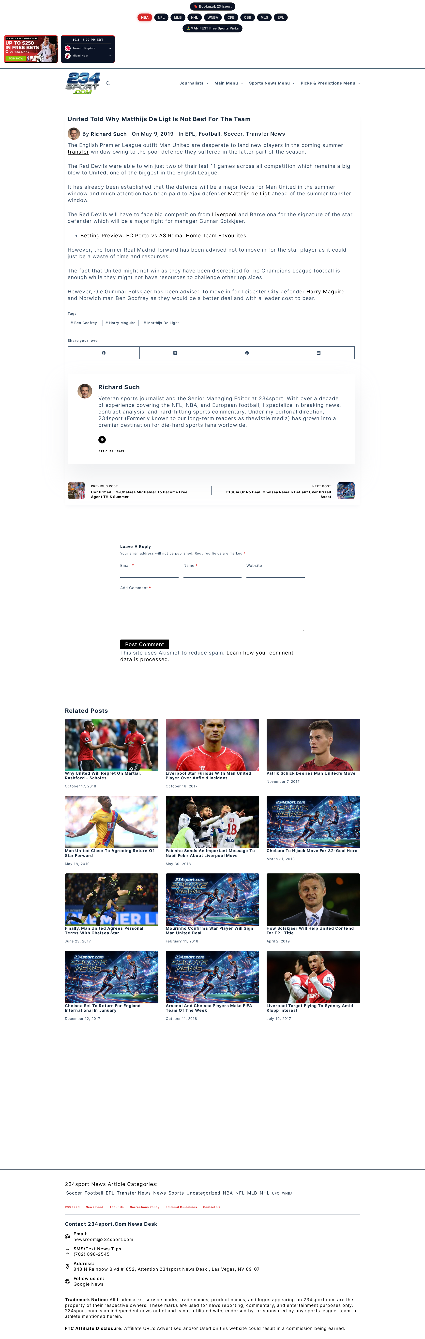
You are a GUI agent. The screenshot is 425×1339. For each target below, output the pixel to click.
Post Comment (144, 644)
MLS (264, 17)
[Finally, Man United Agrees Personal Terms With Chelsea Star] (111, 899)
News (159, 1193)
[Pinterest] (247, 353)
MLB (178, 17)
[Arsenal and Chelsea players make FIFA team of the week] (212, 977)
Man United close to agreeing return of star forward (109, 853)
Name (190, 565)
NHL (194, 17)
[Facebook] (104, 353)
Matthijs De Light (161, 323)
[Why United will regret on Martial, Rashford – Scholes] (111, 745)
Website (254, 565)
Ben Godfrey (84, 323)
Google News (89, 1284)
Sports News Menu (269, 83)
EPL (280, 17)
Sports (176, 1193)
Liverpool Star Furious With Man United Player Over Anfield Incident (208, 775)
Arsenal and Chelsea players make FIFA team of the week (209, 1008)
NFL (161, 17)
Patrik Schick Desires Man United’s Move (311, 773)
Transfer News (265, 134)
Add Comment (135, 587)
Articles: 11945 (111, 451)
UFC (276, 1193)
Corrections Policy (145, 1207)
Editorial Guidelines (181, 1207)
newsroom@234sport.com (103, 1239)
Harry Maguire (325, 291)
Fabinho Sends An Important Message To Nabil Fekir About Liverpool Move (210, 853)
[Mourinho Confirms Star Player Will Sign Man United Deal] (212, 899)
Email (127, 565)
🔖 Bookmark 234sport (213, 6)
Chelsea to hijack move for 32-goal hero (312, 850)
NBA (145, 17)
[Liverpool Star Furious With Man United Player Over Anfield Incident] (212, 745)
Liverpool (224, 214)
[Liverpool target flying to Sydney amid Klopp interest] (313, 977)
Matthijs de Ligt (249, 193)
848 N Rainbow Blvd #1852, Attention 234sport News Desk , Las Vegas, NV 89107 (167, 1269)
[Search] (108, 83)
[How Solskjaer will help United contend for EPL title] (313, 899)
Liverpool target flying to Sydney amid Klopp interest (310, 1008)
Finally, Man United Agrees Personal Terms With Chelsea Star (104, 930)
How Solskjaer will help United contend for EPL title (310, 930)
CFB (231, 17)
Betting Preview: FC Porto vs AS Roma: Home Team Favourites (163, 235)
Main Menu (226, 83)
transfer (78, 152)
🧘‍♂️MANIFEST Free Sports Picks (212, 28)
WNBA (213, 17)
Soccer (233, 134)
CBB (247, 17)
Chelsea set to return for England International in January (103, 1008)
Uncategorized (203, 1193)
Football (210, 134)
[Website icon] (102, 439)
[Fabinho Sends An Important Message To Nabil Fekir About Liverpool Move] (212, 822)
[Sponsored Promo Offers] (31, 49)
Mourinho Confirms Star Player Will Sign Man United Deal (209, 930)
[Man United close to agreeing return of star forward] (111, 822)
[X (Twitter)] (176, 353)
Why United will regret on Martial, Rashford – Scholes (103, 775)
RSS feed (72, 1207)
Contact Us (211, 1207)
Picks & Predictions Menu (328, 83)
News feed (94, 1207)
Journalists (192, 83)
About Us (116, 1207)
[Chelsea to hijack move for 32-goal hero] (313, 822)
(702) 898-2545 (92, 1254)
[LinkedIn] (319, 353)
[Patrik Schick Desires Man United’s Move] (313, 745)
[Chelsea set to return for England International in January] (111, 977)
